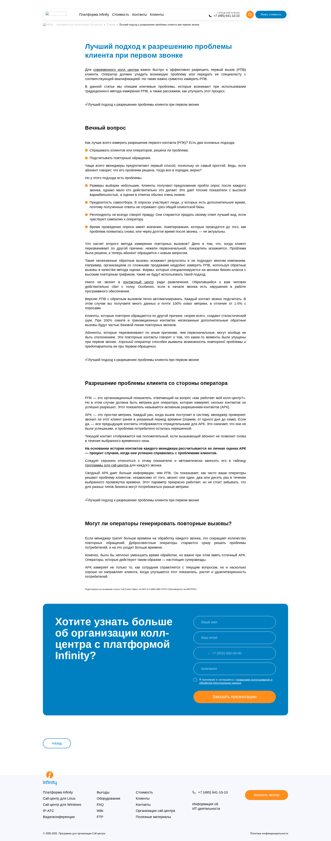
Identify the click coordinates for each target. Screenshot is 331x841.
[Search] (250, 14)
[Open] (201, 653)
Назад (57, 743)
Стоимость (120, 14)
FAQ (100, 805)
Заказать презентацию (235, 696)
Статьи (111, 24)
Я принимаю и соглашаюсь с (235, 681)
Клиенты (157, 14)
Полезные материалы (153, 817)
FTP (100, 817)
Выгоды (103, 792)
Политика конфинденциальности (269, 833)
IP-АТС (48, 811)
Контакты (139, 14)
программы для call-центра (107, 465)
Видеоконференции (59, 817)
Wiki (100, 811)
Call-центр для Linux (59, 798)
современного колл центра (115, 70)
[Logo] (55, 14)
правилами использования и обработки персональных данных (235, 681)
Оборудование (108, 798)
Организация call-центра (155, 811)
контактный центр (138, 282)
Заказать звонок (266, 795)
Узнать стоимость (271, 14)
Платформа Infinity (94, 14)
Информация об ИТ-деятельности (206, 806)
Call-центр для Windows (62, 805)
